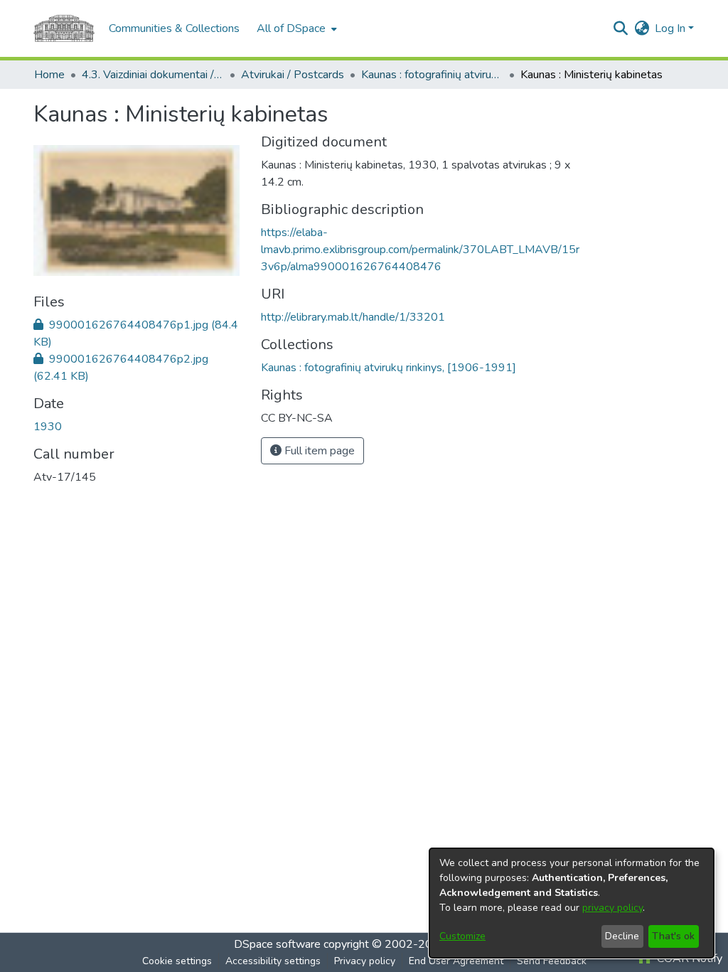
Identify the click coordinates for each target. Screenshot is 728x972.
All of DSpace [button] (291, 28)
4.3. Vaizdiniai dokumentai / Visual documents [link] (153, 74)
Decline (622, 936)
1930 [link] (47, 426)
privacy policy (612, 907)
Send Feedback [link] (552, 961)
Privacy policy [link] (364, 961)
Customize (462, 936)
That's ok (673, 936)
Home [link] (49, 74)
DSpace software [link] (277, 944)
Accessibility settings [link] (273, 961)
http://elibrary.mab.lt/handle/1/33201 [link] (353, 317)
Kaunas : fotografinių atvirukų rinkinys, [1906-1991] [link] (432, 74)
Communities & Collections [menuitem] (174, 28)
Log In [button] (671, 28)
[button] (620, 28)
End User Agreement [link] (456, 961)
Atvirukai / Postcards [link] (292, 74)
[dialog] (571, 903)
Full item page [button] (318, 451)
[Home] (64, 28)
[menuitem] (295, 28)
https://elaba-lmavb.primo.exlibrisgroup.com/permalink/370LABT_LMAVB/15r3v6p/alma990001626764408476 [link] (420, 249)
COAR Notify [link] (688, 958)
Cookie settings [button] (177, 961)
